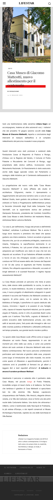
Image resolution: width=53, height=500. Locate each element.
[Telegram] (43, 101)
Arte (10, 68)
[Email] (38, 101)
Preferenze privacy (17, 490)
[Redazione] (11, 442)
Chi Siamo (30, 490)
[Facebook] (9, 101)
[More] (49, 101)
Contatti (39, 490)
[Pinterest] (21, 101)
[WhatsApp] (26, 101)
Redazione (14, 91)
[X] (15, 101)
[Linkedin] (32, 101)
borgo (29, 382)
